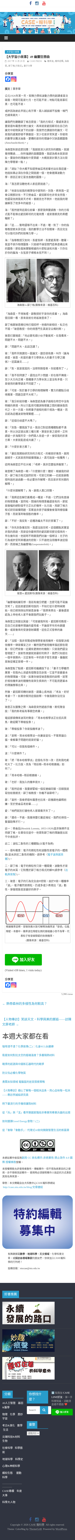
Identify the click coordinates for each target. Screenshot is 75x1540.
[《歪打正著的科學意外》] (28, 1359)
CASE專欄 (8, 1491)
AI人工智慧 (9, 1403)
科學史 (19, 1459)
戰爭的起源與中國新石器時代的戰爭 (23, 1064)
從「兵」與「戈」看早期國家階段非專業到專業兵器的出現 (36, 1112)
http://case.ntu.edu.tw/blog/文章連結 (23, 1187)
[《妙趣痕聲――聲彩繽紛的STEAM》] (28, 1331)
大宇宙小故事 (13, 52)
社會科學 (8, 1447)
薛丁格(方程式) (15, 66)
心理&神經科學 (11, 1466)
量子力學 (28, 66)
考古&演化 (8, 1425)
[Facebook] (7, 79)
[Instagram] (13, 79)
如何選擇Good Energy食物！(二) (21, 1121)
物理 (5, 1414)
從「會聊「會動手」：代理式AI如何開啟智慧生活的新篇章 (35, 1130)
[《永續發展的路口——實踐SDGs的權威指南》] (28, 1303)
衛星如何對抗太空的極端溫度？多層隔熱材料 (28, 1055)
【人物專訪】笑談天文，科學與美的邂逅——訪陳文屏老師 (36, 1022)
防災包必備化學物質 (14, 1073)
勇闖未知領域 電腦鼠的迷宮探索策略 (23, 1081)
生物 (5, 1441)
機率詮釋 (59, 61)
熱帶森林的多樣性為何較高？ (24, 1003)
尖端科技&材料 (11, 1436)
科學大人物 (8, 1502)
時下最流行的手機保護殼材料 (19, 1103)
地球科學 (7, 1459)
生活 (5, 1429)
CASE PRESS (36, 61)
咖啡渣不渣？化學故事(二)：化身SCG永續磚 (28, 1046)
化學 (12, 1414)
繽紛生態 (9, 1473)
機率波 (50, 61)
